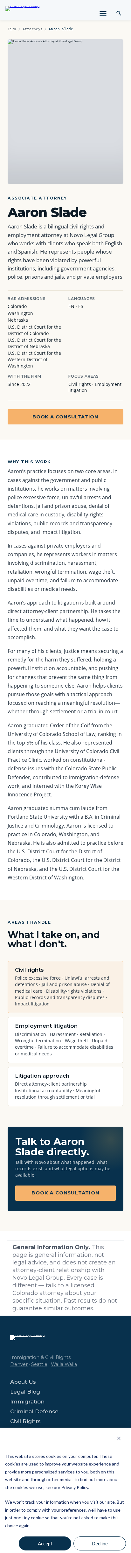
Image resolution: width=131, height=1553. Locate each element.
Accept (45, 1543)
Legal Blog (25, 1392)
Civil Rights (25, 1421)
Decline (100, 1543)
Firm (12, 29)
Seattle (39, 1364)
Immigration (27, 1402)
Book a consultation (65, 416)
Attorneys (33, 29)
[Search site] (119, 13)
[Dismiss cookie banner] (119, 1438)
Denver (19, 1364)
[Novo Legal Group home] (22, 12)
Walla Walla (64, 1364)
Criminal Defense (34, 1412)
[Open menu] (103, 13)
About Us (23, 1382)
